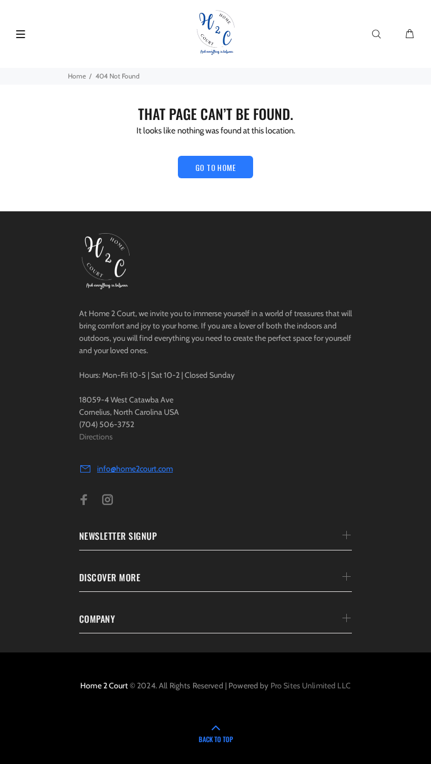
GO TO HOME (215, 167)
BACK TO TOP (216, 739)
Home (77, 76)
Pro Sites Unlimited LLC (310, 685)
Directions (96, 437)
